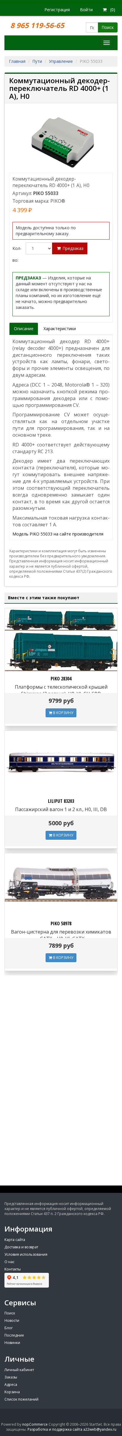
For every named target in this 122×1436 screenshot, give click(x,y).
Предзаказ (72, 248)
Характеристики (60, 328)
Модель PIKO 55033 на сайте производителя (57, 534)
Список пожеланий (21, 1399)
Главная (17, 61)
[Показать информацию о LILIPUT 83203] (61, 762)
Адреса (10, 1384)
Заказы (10, 1377)
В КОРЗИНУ (62, 712)
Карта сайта (14, 1239)
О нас (9, 1261)
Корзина (12, 1391)
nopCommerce (35, 1424)
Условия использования (25, 1254)
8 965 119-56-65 (38, 25)
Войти (86, 9)
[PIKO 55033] (61, 141)
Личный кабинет (19, 1369)
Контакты (12, 1269)
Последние (14, 1335)
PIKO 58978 (61, 923)
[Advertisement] (61, 1132)
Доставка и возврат (21, 1247)
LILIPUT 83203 (61, 801)
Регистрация (57, 9)
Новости (11, 1320)
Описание (23, 328)
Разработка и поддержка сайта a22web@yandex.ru (72, 1429)
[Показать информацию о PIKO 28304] (61, 640)
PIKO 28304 (61, 678)
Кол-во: (17, 254)
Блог (8, 1327)
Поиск (108, 27)
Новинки (12, 1342)
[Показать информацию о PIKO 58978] (61, 884)
